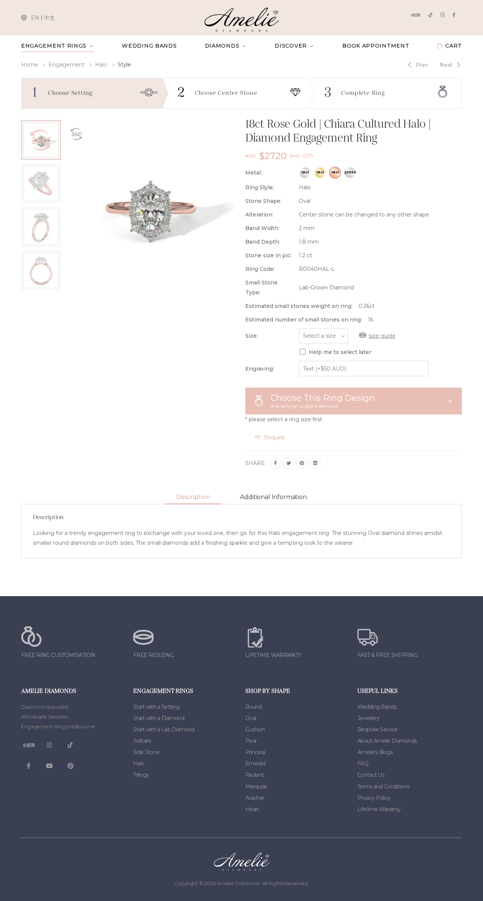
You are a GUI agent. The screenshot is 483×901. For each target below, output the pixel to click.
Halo (101, 64)
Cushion (255, 729)
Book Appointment (375, 45)
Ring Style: (259, 187)
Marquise (256, 786)
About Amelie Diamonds (387, 740)
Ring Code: (260, 269)
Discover (291, 45)
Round (253, 706)
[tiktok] (430, 14)
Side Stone (146, 752)
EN (35, 17)
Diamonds (222, 45)
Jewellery (368, 718)
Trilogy (141, 774)
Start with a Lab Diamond (163, 729)
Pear (251, 740)
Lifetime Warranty (378, 809)
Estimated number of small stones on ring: (303, 319)
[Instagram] (442, 14)
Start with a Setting (156, 706)
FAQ (362, 763)
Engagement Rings (53, 45)
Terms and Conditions (383, 786)
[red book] (415, 14)
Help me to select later (340, 352)
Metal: (253, 172)
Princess (255, 752)
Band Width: (262, 228)
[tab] (193, 497)
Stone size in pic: (268, 255)
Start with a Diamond (158, 718)
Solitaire (142, 740)
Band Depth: (262, 241)
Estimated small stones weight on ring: (298, 306)
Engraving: (259, 368)
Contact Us (370, 774)
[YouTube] (49, 766)
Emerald (255, 763)
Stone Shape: (263, 201)
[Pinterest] (302, 463)
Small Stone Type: (261, 287)
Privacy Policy (373, 797)
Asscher (254, 797)
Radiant (254, 774)
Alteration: (259, 214)
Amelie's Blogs (374, 752)
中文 (49, 17)
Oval (250, 718)
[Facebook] (453, 14)
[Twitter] (288, 463)
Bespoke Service (377, 729)
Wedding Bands (149, 45)
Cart (453, 45)
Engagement (67, 64)
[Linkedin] (315, 463)
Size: (251, 335)
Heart (252, 809)
